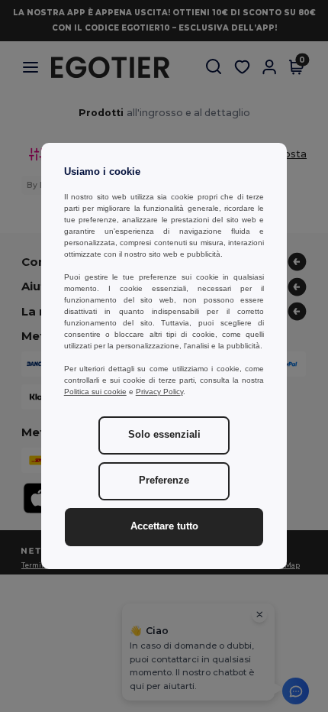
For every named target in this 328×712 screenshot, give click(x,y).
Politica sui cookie (95, 391)
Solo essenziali (164, 434)
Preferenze (164, 480)
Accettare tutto (164, 526)
